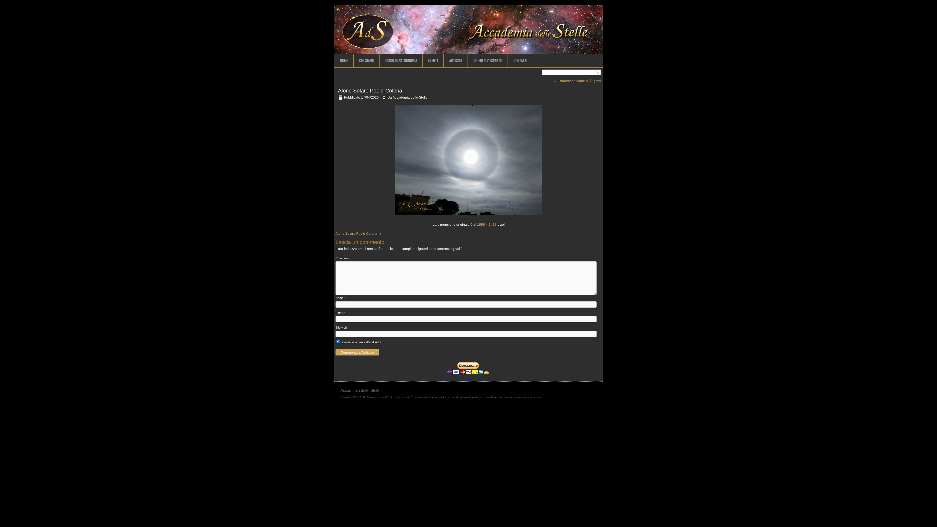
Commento (343, 258)
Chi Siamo (366, 60)
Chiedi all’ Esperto (487, 60)
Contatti (520, 60)
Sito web (341, 327)
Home (344, 60)
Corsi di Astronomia (401, 60)
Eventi (433, 60)
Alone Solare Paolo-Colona (370, 91)
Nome (341, 298)
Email (340, 313)
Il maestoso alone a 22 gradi (577, 81)
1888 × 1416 (487, 224)
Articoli (455, 60)
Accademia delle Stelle (410, 97)
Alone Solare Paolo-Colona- (357, 233)
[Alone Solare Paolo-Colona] (468, 215)
